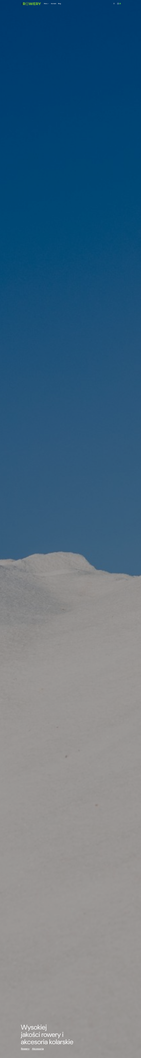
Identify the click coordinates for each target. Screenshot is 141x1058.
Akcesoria (38, 1048)
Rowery (25, 1048)
